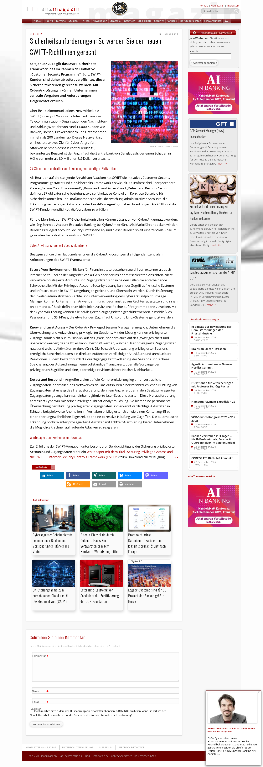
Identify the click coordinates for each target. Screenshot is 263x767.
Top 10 (49, 21)
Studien (73, 21)
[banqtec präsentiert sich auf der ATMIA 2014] (213, 263)
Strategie (115, 21)
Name (40, 692)
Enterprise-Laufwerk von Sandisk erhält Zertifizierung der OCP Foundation (99, 595)
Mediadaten (217, 5)
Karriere (172, 21)
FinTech (85, 21)
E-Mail (194, 51)
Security (159, 21)
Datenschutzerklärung (77, 747)
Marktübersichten (190, 21)
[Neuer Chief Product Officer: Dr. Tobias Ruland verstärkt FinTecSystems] (232, 707)
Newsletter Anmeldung (41, 747)
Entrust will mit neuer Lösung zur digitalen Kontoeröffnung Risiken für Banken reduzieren (211, 212)
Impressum (233, 5)
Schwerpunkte (212, 21)
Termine (61, 21)
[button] (227, 21)
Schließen (259, 692)
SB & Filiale (144, 21)
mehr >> (222, 163)
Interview (129, 21)
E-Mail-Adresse (40, 705)
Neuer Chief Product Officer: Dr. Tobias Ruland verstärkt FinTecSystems (231, 730)
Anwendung (100, 21)
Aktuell (38, 21)
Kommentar (40, 656)
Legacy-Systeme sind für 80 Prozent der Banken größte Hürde (147, 595)
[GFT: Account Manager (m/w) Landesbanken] (213, 124)
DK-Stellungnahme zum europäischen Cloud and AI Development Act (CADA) (50, 595)
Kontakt (204, 5)
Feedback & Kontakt (131, 747)
